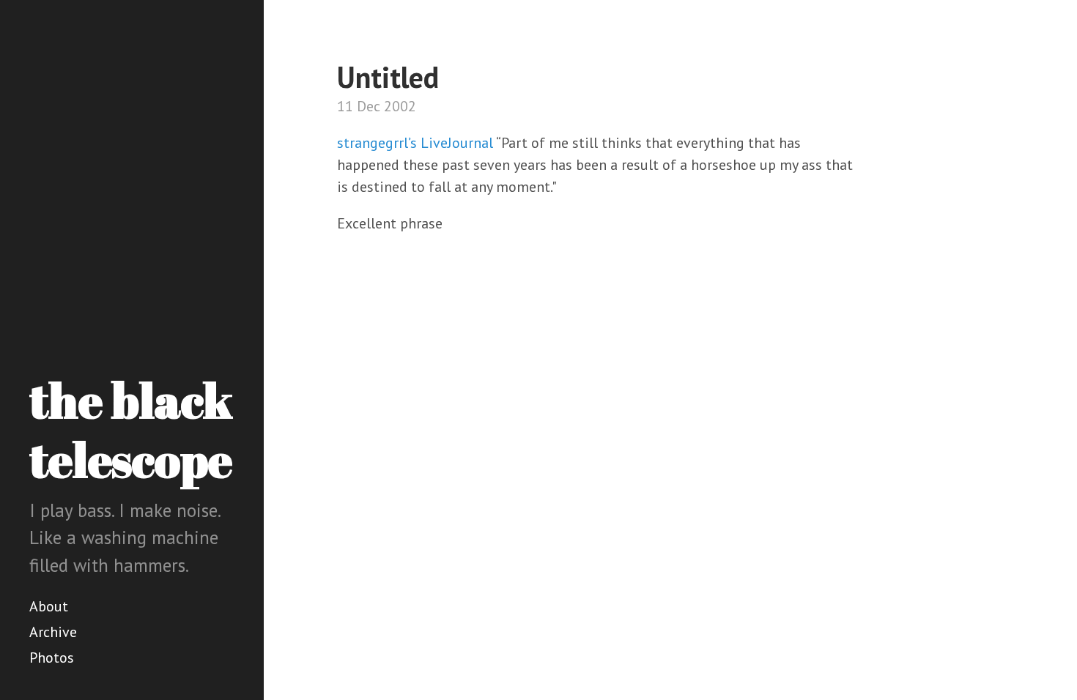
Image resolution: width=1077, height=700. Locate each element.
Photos (51, 657)
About (48, 606)
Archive (53, 631)
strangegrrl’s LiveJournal (415, 142)
